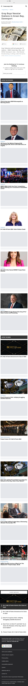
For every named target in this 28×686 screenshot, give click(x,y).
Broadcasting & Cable (17, 22)
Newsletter (24, 44)
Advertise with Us (6, 670)
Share (5, 44)
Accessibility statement (7, 664)
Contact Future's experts (7, 654)
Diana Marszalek (7, 22)
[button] (2, 6)
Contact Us (4, 673)
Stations (11, 9)
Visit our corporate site (12, 641)
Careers (3, 667)
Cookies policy (5, 661)
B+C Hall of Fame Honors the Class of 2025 (14, 606)
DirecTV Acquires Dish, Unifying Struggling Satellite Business (13, 618)
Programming (5, 9)
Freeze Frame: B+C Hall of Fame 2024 (14, 632)
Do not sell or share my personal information (12, 676)
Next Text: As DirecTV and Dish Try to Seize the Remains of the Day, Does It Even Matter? (14, 625)
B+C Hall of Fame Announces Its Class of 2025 (15, 612)
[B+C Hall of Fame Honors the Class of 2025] (14, 602)
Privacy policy (5, 658)
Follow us (16, 44)
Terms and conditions (7, 651)
